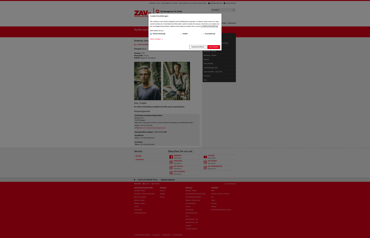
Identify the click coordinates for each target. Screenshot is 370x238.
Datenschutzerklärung (210, 26)
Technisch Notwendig (159, 34)
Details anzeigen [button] (155, 39)
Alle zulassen (213, 47)
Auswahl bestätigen (197, 47)
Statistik (185, 34)
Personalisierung (210, 34)
